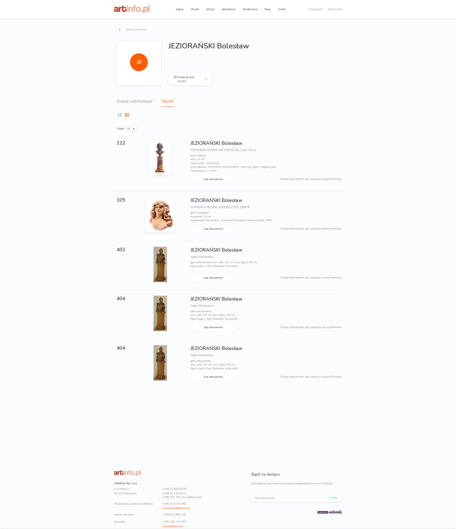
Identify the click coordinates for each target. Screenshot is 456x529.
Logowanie (315, 9)
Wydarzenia (250, 9)
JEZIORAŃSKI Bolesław (216, 143)
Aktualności (228, 9)
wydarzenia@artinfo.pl (176, 508)
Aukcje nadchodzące (134, 101)
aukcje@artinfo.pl (173, 526)
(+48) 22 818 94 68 (174, 489)
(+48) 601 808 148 (174, 514)
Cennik (282, 9)
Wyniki (195, 9)
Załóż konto (335, 9)
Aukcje (180, 9)
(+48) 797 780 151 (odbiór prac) (182, 497)
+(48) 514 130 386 (174, 504)
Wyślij (333, 498)
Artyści (210, 9)
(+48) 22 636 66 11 (174, 493)
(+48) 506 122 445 (174, 521)
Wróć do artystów (136, 29)
